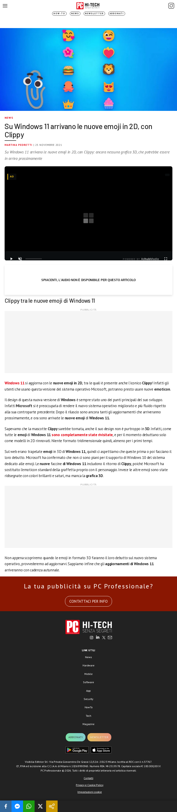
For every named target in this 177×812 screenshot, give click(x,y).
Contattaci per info (88, 601)
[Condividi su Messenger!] (17, 806)
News (75, 13)
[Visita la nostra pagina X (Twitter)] (104, 637)
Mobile (88, 674)
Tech (88, 715)
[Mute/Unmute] (20, 259)
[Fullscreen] (166, 259)
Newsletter (94, 13)
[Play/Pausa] (11, 259)
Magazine (88, 724)
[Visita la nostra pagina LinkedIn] (98, 637)
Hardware (88, 665)
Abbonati (117, 13)
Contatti (88, 778)
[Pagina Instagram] (171, 6)
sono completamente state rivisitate (82, 434)
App (88, 690)
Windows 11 (14, 383)
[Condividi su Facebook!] (6, 806)
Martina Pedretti (18, 145)
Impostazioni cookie (89, 792)
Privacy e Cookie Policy (89, 785)
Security (88, 699)
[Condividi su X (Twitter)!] (40, 806)
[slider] (33, 259)
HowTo (89, 707)
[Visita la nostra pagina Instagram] (91, 637)
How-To (59, 13)
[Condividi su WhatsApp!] (29, 806)
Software (88, 682)
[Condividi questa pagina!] (52, 806)
